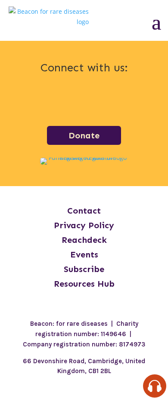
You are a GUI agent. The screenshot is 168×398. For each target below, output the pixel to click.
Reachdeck (84, 240)
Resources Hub (84, 284)
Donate (84, 135)
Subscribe (84, 269)
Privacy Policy (84, 225)
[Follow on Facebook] (39, 100)
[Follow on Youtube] (128, 100)
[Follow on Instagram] (61, 100)
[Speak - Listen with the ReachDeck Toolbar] (154, 386)
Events (84, 254)
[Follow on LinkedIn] (84, 100)
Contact (84, 210)
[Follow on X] (106, 100)
